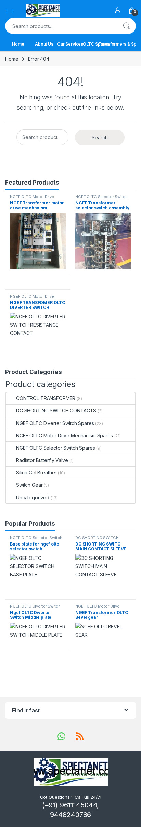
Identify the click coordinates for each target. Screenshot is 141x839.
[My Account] (117, 10)
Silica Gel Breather (36, 472)
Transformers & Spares (122, 44)
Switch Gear (29, 485)
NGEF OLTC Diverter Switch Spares (55, 423)
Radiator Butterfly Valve (42, 460)
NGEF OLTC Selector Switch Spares (101, 198)
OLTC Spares (96, 44)
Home (18, 44)
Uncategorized (32, 497)
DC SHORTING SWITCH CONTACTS (56, 410)
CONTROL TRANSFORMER (45, 398)
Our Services (70, 44)
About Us (44, 44)
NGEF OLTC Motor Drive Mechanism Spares (32, 198)
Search (126, 26)
